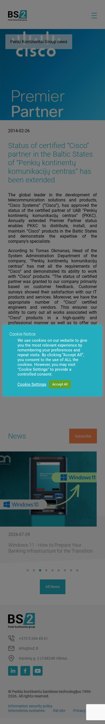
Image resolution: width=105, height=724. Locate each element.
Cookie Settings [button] (32, 384)
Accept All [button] (60, 384)
